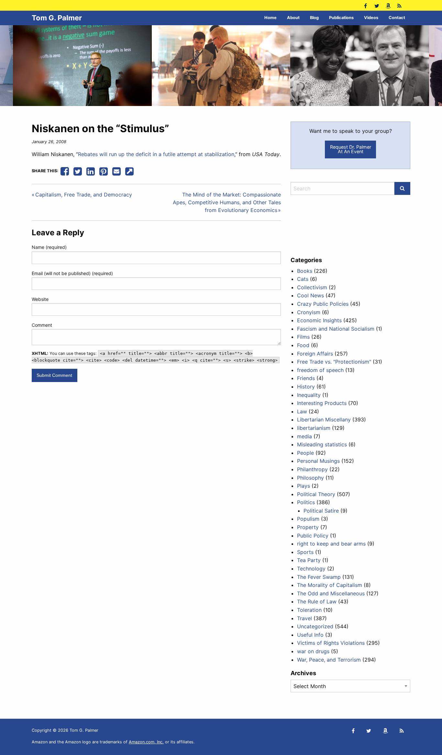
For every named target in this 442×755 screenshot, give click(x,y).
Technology (311, 568)
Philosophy (310, 477)
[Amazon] (388, 5)
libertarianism (313, 428)
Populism (308, 519)
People (305, 453)
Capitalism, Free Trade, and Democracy (83, 194)
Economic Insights (319, 320)
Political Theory (316, 494)
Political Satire (321, 510)
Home (270, 17)
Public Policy (312, 535)
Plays (303, 486)
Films (303, 337)
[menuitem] (270, 18)
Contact (397, 17)
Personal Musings (318, 461)
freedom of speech (320, 370)
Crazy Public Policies (322, 304)
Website (40, 299)
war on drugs (313, 651)
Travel (304, 618)
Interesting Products (322, 403)
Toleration (309, 610)
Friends (306, 378)
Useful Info (310, 635)
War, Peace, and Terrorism (329, 659)
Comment (42, 325)
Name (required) (49, 247)
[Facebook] (365, 5)
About (293, 17)
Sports (305, 552)
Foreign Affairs (315, 353)
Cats (302, 279)
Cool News (310, 295)
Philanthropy (312, 469)
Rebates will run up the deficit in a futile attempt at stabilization (156, 154)
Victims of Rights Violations (331, 643)
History (306, 386)
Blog (314, 17)
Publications (341, 17)
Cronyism (308, 312)
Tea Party (309, 560)
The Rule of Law (317, 601)
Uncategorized (315, 626)
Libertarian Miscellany (324, 419)
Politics (306, 502)
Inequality (309, 395)
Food (303, 345)
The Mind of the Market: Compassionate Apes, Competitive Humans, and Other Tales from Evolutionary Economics (227, 202)
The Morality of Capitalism (329, 585)
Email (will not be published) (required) (72, 273)
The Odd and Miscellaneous (331, 593)
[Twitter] (376, 5)
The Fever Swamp (319, 577)
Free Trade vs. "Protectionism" (334, 361)
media (304, 436)
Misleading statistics (322, 444)
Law (302, 411)
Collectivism (312, 287)
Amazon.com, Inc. (146, 741)
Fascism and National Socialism (335, 328)
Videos (371, 17)
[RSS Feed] (399, 5)
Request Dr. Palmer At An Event (350, 149)
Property (308, 527)
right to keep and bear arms (331, 543)
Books (304, 271)
